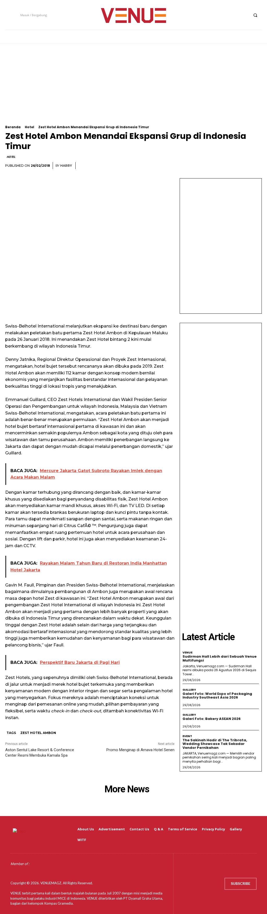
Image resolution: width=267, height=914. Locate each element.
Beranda (13, 127)
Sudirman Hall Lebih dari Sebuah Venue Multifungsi (220, 658)
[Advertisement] (133, 88)
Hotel (29, 127)
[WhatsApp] (244, 165)
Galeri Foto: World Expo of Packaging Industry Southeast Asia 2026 (217, 695)
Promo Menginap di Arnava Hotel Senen (140, 750)
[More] (256, 165)
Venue (187, 652)
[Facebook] (215, 14)
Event (187, 736)
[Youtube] (243, 14)
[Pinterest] (232, 165)
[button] (255, 15)
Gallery (189, 689)
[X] (234, 14)
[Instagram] (224, 14)
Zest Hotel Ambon (38, 733)
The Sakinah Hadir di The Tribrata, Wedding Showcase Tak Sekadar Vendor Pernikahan (215, 744)
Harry (66, 166)
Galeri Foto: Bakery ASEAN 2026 (212, 718)
